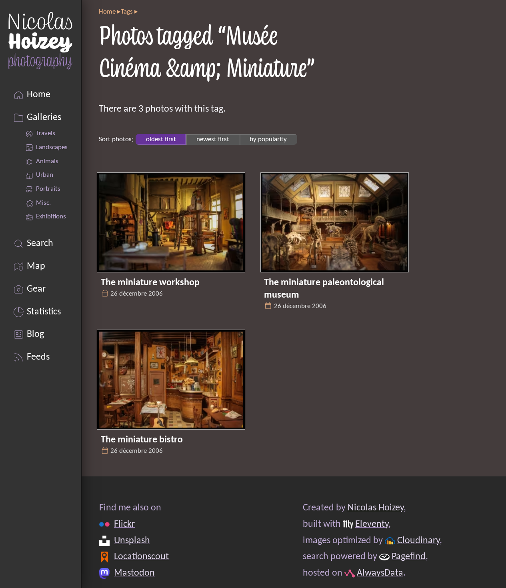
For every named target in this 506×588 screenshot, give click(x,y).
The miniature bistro (142, 440)
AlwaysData (380, 573)
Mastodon (134, 573)
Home (107, 11)
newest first (212, 139)
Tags (127, 11)
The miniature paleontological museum (324, 289)
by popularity (268, 139)
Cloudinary (418, 541)
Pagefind (409, 557)
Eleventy (371, 524)
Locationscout (141, 557)
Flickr (124, 524)
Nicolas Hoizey (375, 508)
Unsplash (132, 541)
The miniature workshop (150, 283)
